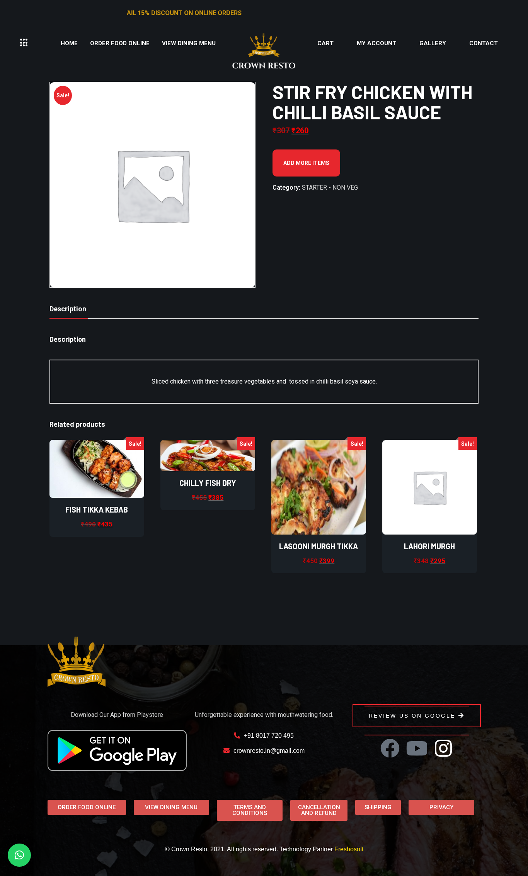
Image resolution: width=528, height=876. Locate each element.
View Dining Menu (189, 43)
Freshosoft (348, 849)
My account (376, 43)
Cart (325, 43)
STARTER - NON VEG (330, 187)
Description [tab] (67, 309)
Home (69, 43)
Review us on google (412, 716)
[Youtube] (416, 748)
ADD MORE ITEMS (306, 163)
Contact (483, 43)
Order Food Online (120, 43)
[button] (24, 43)
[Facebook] (390, 748)
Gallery (432, 43)
